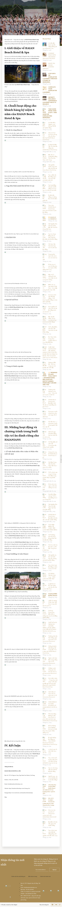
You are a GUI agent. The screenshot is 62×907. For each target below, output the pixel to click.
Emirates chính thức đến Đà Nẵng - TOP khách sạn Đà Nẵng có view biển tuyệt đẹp (50, 298)
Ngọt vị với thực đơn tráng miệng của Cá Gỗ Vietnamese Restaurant (50, 660)
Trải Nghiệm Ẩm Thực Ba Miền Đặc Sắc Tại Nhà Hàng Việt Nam (50, 226)
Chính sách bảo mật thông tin (18, 876)
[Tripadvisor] (56, 904)
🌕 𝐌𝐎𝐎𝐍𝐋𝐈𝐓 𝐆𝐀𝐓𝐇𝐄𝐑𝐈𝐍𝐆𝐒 (52, 218)
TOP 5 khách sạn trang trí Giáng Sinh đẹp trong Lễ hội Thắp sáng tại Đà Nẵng (50, 475)
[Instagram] (59, 904)
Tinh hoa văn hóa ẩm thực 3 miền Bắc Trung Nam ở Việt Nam (50, 547)
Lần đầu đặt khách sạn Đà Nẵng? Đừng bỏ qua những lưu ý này (50, 45)
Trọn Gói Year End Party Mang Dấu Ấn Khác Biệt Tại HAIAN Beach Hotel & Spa (50, 136)
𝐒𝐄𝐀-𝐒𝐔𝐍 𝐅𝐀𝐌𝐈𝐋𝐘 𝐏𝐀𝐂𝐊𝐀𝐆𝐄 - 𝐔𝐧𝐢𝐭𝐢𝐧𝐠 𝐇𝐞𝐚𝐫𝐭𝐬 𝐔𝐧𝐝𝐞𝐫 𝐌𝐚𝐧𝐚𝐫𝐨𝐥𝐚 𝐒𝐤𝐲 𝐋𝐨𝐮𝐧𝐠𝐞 (49, 801)
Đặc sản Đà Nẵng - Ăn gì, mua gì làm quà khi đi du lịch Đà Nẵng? (49, 319)
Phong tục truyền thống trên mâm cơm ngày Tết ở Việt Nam (50, 414)
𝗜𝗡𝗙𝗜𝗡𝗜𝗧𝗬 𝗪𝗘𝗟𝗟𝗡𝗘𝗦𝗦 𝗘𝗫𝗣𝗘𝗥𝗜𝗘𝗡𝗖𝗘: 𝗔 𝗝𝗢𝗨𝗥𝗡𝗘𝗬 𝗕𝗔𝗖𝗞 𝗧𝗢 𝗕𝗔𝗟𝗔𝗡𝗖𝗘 (50, 100)
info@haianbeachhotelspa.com (15, 784)
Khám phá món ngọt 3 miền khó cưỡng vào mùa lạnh (50, 486)
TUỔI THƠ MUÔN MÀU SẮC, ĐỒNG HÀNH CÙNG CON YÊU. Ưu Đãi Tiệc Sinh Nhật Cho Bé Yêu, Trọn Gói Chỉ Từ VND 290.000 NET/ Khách (50, 352)
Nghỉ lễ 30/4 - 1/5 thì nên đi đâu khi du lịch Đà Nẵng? (52, 778)
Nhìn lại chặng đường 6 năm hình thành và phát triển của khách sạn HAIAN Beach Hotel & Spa (50, 717)
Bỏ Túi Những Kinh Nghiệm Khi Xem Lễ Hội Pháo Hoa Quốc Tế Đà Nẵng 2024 (50, 729)
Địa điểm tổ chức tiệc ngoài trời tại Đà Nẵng (52, 823)
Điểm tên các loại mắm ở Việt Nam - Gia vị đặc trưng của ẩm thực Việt (50, 287)
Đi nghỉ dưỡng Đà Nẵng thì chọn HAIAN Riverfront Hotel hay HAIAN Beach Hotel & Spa (50, 741)
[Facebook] (52, 904)
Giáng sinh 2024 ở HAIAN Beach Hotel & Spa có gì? (50, 454)
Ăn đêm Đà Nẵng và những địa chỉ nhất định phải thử (50, 197)
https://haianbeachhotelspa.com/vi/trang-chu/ (19, 788)
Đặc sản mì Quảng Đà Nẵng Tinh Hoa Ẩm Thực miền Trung (50, 157)
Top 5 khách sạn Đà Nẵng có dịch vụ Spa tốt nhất (52, 566)
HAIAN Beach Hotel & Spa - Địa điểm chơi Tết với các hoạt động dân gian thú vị (49, 403)
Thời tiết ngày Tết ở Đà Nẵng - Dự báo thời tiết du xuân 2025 (50, 434)
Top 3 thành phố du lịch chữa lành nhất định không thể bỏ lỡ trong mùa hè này (50, 760)
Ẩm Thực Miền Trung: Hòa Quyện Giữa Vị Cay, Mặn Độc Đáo (49, 339)
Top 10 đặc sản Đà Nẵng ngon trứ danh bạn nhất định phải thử (49, 177)
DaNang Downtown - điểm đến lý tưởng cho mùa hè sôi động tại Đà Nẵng (50, 614)
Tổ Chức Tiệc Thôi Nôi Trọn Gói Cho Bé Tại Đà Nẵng (50, 246)
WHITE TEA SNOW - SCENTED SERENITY (49, 66)
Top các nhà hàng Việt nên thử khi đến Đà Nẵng (52, 769)
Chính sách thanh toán (45, 876)
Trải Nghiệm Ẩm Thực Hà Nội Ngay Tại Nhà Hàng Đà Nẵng (50, 507)
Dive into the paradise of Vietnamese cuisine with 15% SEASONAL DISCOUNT (49, 813)
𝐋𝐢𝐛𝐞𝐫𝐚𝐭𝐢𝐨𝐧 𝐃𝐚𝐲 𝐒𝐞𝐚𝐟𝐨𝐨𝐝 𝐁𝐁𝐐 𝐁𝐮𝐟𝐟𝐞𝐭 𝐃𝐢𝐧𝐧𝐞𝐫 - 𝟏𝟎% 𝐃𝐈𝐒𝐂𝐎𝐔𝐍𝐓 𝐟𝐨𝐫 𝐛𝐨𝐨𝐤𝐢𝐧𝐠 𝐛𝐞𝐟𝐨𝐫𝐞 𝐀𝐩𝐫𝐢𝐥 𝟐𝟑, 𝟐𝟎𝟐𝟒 (49, 789)
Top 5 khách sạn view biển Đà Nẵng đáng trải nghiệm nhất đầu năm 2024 (50, 832)
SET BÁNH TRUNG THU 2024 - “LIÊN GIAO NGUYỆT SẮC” (49, 576)
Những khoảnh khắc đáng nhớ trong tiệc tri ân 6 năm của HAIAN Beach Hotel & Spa (50, 649)
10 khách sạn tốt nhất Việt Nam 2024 (52, 751)
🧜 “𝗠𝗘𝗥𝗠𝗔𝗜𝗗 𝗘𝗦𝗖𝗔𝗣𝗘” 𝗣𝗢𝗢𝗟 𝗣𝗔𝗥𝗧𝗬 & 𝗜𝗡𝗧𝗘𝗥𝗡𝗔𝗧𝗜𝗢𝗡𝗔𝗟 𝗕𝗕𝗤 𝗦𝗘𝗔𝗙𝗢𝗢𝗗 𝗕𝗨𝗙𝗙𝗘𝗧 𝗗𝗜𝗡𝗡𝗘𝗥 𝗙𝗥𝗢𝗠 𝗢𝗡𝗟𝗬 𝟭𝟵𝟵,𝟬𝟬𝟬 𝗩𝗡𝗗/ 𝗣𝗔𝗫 (50, 378)
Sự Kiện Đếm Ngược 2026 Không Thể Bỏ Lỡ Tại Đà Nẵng (49, 125)
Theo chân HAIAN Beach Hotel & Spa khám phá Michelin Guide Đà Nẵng (49, 209)
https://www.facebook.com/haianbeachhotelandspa (21, 792)
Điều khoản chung (32, 876)
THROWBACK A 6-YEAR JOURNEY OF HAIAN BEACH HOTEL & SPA (50, 705)
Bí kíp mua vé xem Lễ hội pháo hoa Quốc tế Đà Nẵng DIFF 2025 (50, 267)
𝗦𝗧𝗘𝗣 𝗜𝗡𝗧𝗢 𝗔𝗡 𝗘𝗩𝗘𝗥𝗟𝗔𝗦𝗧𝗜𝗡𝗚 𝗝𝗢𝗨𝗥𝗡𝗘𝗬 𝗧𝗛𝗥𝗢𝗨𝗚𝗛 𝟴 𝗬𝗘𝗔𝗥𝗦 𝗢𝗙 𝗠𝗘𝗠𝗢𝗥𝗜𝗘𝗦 (50, 78)
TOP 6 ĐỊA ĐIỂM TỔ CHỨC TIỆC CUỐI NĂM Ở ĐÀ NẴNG (50, 527)
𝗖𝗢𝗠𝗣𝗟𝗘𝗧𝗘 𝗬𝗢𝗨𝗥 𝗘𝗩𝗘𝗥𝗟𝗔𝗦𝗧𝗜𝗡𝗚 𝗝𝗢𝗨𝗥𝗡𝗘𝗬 (50, 89)
